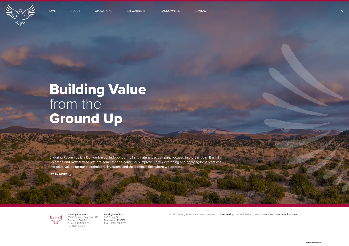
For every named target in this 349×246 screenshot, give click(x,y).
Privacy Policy (226, 214)
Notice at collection (313, 242)
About (75, 11)
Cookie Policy (244, 214)
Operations (103, 11)
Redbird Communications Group (282, 214)
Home (52, 11)
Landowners (170, 11)
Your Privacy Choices (332, 242)
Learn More (58, 174)
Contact (201, 11)
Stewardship (136, 11)
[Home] (20, 15)
